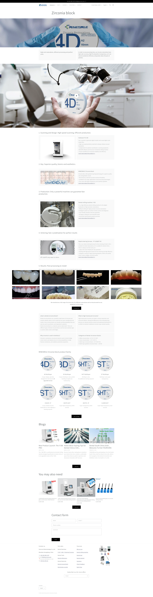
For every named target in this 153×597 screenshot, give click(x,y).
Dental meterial (80, 558)
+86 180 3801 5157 (44, 555)
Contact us (76, 308)
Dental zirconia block (63, 564)
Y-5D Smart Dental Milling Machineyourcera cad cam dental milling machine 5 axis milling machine (86, 500)
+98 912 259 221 (44, 561)
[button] (52, 5)
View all (76, 466)
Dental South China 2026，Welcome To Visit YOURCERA (100, 446)
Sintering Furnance (69, 552)
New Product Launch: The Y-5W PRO (51, 446)
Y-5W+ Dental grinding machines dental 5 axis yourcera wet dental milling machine (67, 499)
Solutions (79, 561)
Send (56, 539)
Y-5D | (59, 552)
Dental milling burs (62, 558)
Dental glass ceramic (63, 567)
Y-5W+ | (62, 552)
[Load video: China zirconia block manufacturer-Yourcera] (76, 96)
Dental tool (79, 555)
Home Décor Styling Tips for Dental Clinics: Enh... (75, 446)
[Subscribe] (87, 576)
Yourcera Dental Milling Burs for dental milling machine (104, 499)
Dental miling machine (46, 593)
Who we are (79, 549)
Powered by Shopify (53, 593)
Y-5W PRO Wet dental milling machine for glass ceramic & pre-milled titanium (48, 499)
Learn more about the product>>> (86, 153)
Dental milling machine (82, 552)
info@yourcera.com (46, 557)
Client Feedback (81, 564)
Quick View (79, 567)
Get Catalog (76, 416)
